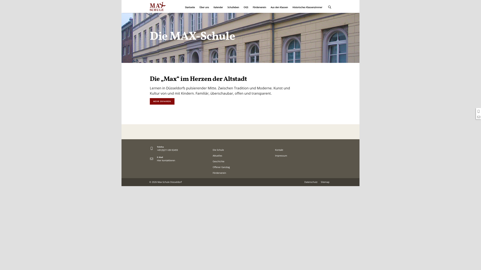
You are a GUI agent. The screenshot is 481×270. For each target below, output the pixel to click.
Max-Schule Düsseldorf (169, 182)
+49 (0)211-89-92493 (167, 150)
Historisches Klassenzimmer (307, 7)
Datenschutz (310, 182)
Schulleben (233, 7)
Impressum (281, 155)
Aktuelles (217, 155)
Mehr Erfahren (162, 101)
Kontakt (279, 149)
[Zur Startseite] (158, 6)
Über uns (204, 7)
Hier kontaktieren (166, 160)
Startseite (190, 7)
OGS (246, 7)
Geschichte (218, 161)
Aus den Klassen (279, 7)
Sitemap (325, 182)
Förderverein (259, 7)
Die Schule (218, 149)
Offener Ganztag (221, 167)
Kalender (218, 7)
